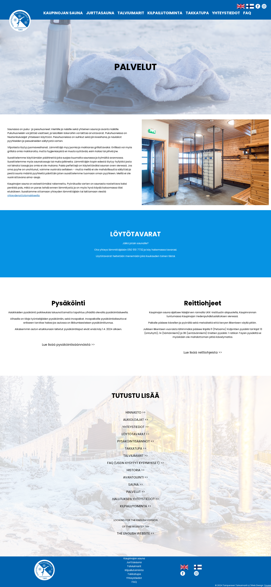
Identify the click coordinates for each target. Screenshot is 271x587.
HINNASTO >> (135, 412)
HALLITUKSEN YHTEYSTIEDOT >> (135, 499)
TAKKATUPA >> (135, 448)
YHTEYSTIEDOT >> (135, 427)
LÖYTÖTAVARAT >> (135, 434)
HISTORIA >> (136, 470)
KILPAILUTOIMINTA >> (135, 506)
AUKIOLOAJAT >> (135, 419)
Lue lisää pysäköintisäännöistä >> (68, 344)
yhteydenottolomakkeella (23, 195)
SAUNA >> (135, 484)
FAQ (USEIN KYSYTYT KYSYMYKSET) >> (135, 463)
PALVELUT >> (135, 492)
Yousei (267, 585)
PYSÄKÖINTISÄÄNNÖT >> (135, 441)
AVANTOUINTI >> (135, 477)
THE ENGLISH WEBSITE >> (135, 533)
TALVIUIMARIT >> (135, 455)
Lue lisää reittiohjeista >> (202, 352)
